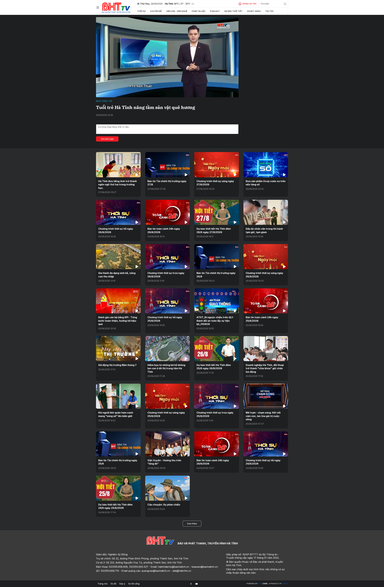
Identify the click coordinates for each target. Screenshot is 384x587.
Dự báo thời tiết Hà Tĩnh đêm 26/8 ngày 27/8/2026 (213, 230)
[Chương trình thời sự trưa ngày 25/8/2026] (216, 396)
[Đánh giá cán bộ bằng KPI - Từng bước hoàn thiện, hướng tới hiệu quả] (118, 300)
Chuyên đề (156, 11)
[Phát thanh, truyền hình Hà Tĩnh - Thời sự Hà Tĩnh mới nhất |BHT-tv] (116, 7)
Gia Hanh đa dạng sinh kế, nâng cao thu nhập (116, 275)
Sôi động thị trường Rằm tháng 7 (117, 365)
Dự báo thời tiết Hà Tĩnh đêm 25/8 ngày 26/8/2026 (213, 367)
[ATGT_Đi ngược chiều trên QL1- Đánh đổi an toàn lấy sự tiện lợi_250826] (216, 300)
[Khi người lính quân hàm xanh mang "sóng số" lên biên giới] (118, 396)
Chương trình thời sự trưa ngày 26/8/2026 (165, 275)
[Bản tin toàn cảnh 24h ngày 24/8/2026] (216, 443)
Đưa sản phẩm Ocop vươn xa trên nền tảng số (265, 183)
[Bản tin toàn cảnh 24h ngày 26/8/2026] (167, 212)
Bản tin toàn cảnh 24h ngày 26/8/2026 (163, 230)
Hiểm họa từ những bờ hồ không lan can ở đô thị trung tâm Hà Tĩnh (166, 368)
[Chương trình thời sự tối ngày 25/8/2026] (167, 300)
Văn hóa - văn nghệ (176, 11)
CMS (262, 584)
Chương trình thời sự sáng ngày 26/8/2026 (264, 275)
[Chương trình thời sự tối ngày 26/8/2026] (118, 212)
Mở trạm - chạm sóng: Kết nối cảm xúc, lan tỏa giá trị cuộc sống (263, 416)
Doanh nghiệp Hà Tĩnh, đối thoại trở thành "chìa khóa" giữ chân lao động (265, 368)
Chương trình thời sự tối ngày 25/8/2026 (164, 319)
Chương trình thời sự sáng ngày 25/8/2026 (166, 414)
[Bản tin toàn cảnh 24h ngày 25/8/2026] (265, 300)
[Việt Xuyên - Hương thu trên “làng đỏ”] (167, 443)
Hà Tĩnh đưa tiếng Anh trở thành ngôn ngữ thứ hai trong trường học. (117, 184)
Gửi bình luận (107, 139)
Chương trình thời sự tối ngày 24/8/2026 (263, 462)
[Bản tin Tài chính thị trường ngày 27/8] (167, 164)
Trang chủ (103, 583)
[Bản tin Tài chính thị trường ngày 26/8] (216, 256)
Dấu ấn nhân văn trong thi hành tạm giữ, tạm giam (264, 230)
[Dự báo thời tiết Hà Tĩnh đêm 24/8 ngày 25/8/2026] (118, 488)
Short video (254, 11)
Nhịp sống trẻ (104, 101)
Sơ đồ (113, 583)
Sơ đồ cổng (134, 583)
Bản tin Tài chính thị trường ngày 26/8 (216, 275)
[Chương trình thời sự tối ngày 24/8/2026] (265, 443)
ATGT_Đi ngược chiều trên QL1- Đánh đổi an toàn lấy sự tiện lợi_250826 (215, 321)
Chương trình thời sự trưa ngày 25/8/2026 (214, 414)
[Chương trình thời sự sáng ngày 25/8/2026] (167, 396)
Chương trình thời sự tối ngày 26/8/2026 (115, 230)
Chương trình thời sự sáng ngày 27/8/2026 (215, 183)
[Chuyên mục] (98, 7)
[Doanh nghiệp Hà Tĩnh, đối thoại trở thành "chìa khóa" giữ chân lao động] (265, 348)
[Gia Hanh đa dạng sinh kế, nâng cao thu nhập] (118, 256)
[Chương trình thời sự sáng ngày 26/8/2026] (265, 256)
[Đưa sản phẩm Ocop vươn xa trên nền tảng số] (265, 164)
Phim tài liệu (199, 11)
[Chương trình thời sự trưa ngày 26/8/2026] (167, 256)
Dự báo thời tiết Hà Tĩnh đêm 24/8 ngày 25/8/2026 (115, 506)
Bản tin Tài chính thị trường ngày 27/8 (166, 183)
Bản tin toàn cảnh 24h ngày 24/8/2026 (212, 462)
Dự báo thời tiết (233, 11)
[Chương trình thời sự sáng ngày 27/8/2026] (216, 164)
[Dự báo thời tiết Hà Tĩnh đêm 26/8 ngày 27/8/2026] (216, 212)
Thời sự (141, 11)
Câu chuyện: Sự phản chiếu (163, 504)
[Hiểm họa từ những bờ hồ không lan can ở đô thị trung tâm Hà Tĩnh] (167, 348)
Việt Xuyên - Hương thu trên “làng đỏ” (164, 462)
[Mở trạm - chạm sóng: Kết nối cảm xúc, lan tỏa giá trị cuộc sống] (265, 396)
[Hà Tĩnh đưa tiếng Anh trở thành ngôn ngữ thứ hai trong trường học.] (118, 164)
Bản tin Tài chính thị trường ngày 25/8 (117, 462)
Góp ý (122, 583)
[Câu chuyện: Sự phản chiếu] (167, 488)
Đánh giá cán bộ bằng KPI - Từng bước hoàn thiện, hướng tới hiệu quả (117, 321)
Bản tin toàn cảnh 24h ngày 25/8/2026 (262, 319)
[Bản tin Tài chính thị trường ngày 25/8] (118, 443)
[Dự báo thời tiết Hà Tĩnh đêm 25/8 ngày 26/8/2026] (216, 348)
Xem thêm (192, 523)
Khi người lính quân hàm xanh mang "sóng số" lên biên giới (115, 414)
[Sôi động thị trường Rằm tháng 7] (118, 348)
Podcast (215, 11)
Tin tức (269, 11)
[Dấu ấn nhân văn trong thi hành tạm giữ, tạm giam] (265, 212)
